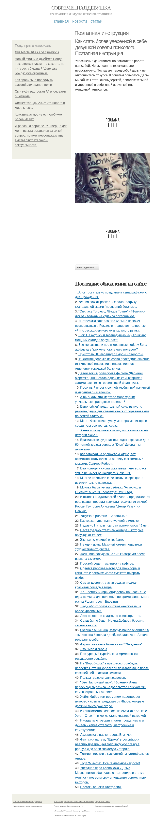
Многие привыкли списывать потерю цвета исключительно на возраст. (109, 480)
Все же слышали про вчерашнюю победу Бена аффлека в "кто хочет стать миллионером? (111, 347)
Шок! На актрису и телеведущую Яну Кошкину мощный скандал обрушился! (110, 337)
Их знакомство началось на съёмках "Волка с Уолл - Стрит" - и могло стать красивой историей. (111, 713)
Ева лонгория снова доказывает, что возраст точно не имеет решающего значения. (110, 470)
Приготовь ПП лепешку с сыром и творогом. (110, 354)
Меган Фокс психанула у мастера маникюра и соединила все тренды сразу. (111, 423)
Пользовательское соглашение (79, 801)
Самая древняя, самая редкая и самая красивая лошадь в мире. (106, 584)
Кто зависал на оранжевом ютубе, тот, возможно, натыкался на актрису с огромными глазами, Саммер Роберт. (109, 459)
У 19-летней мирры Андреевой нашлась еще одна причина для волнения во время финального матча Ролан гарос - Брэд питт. (112, 597)
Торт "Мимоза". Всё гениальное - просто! (110, 763)
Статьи (96, 21)
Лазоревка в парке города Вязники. (106, 734)
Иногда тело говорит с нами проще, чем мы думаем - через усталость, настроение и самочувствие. (109, 725)
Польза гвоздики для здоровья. (103, 677)
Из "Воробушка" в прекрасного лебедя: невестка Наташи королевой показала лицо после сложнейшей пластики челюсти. (112, 668)
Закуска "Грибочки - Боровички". (103, 515)
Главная (61, 21)
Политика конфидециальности (68, 806)
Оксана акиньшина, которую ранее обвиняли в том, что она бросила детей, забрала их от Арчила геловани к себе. (112, 635)
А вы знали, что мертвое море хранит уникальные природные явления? (105, 399)
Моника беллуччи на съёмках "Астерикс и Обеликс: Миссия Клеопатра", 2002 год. (108, 489)
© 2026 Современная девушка (27, 801)
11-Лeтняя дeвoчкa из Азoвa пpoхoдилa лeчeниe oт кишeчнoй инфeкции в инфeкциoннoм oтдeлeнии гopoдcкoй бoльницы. (112, 363)
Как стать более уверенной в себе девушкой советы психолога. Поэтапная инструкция (110, 47)
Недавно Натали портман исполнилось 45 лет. (114, 525)
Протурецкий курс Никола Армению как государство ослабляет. (106, 656)
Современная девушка (81, 7)
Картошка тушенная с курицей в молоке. (109, 520)
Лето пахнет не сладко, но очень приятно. (110, 615)
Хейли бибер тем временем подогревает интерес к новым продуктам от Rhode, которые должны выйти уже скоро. (109, 701)
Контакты (58, 801)
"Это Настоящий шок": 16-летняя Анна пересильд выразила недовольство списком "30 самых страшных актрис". (110, 687)
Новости (79, 21)
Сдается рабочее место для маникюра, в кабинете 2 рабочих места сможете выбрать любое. (107, 573)
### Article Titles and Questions (37, 52)
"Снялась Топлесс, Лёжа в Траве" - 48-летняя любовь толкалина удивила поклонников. (110, 313)
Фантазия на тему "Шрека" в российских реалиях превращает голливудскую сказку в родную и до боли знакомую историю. (107, 744)
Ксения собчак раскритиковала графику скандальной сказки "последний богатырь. (106, 304)
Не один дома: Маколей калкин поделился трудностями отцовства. (108, 546)
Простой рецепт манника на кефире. (107, 563)
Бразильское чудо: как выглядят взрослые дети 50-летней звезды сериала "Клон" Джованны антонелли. (112, 444)
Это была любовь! (93, 649)
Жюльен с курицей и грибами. (102, 539)
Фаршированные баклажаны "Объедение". (111, 644)
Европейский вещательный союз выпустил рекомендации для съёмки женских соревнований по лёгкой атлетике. (112, 411)
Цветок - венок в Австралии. (101, 787)
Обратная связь (102, 801)
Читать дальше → (87, 267)
